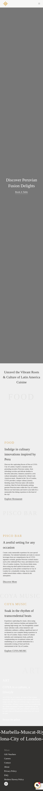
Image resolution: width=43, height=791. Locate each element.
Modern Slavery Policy (14, 779)
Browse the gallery (11, 719)
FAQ (6, 775)
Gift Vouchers (10, 754)
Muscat (25, 732)
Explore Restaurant (13, 499)
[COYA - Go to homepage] (5, 3)
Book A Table (21, 192)
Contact (7, 763)
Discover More (10, 581)
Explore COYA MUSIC (15, 650)
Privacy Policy (10, 771)
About (6, 767)
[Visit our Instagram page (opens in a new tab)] (6, 783)
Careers (7, 758)
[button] (31, 3)
